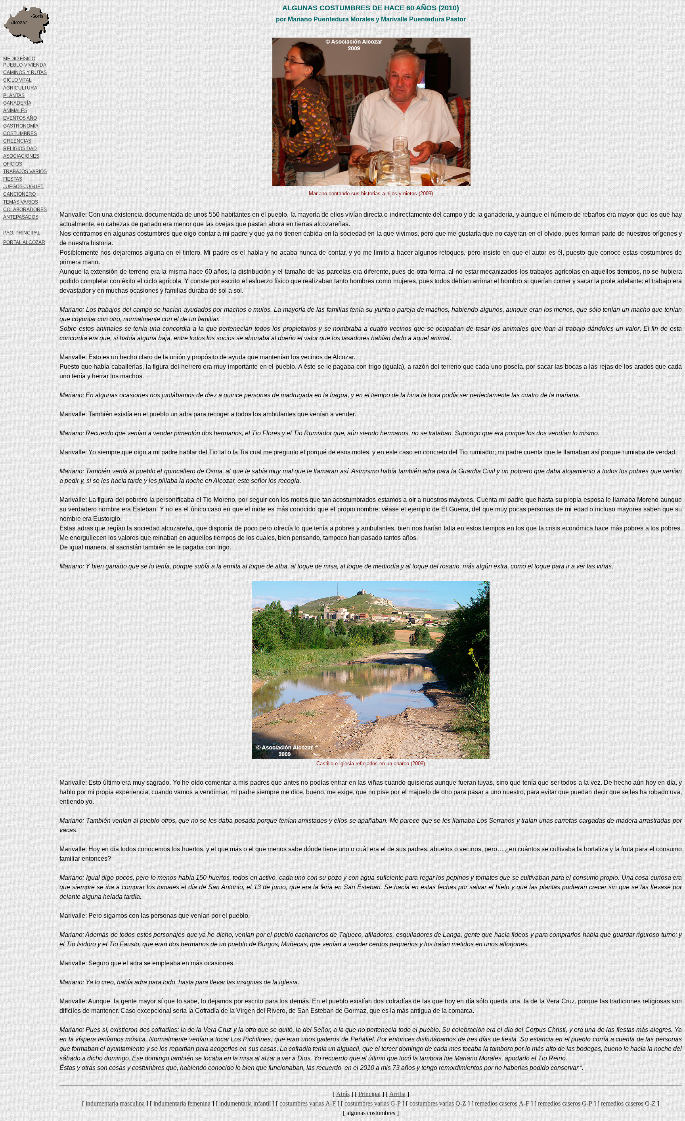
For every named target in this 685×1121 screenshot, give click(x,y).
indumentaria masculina (115, 1103)
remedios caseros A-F (502, 1103)
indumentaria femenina (181, 1103)
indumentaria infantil (245, 1103)
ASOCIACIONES (21, 156)
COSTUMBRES (20, 133)
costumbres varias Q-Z (437, 1103)
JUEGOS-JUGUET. (23, 186)
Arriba (397, 1093)
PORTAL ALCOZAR (24, 242)
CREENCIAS (17, 141)
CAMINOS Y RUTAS (25, 72)
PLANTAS (14, 95)
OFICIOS (12, 164)
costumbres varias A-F (307, 1103)
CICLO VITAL (17, 80)
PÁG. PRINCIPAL (21, 233)
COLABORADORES (25, 209)
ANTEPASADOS (20, 217)
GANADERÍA (17, 103)
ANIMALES (15, 110)
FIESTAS (12, 179)
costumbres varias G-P (372, 1103)
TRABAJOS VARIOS (25, 171)
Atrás (343, 1093)
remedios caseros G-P (565, 1103)
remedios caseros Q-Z (628, 1103)
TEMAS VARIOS (20, 202)
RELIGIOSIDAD (20, 148)
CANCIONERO (19, 194)
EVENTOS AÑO (20, 118)
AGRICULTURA (20, 88)
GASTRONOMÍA (20, 126)
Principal (369, 1093)
